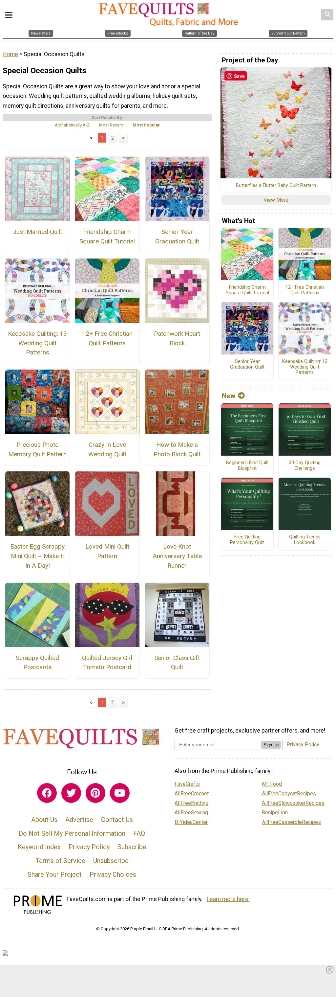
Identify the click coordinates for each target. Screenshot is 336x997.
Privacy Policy (89, 847)
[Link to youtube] (120, 793)
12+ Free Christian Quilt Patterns (107, 338)
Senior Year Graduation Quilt (177, 236)
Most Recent (111, 125)
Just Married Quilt (37, 232)
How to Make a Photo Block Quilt (177, 449)
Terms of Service (60, 861)
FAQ (139, 833)
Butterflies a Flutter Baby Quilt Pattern (276, 185)
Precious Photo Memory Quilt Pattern (37, 449)
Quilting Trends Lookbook (305, 539)
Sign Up (271, 744)
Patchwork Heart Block (177, 338)
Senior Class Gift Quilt (177, 662)
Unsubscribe (111, 861)
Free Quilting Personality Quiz (247, 539)
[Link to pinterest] (95, 793)
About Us (44, 820)
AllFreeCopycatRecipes (289, 793)
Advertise (79, 820)
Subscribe (131, 847)
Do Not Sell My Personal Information (72, 833)
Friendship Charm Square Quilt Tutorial (107, 236)
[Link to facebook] (47, 793)
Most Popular (146, 125)
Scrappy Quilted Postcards (37, 662)
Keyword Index (39, 847)
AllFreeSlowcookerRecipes (293, 803)
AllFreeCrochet (192, 793)
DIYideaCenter (191, 822)
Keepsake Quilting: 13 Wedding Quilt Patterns (37, 343)
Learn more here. (228, 899)
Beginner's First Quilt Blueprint (247, 465)
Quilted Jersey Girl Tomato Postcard (107, 662)
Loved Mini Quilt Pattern (107, 551)
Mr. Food (272, 784)
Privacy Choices (113, 874)
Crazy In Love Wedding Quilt (107, 449)
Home (10, 54)
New (228, 396)
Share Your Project (55, 874)
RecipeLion (275, 812)
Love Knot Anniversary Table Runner (177, 556)
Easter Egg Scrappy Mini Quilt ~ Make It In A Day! (37, 556)
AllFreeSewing (191, 812)
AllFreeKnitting (191, 803)
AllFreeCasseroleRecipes (291, 822)
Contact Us (117, 820)
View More (275, 200)
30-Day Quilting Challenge (305, 465)
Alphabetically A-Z (72, 125)
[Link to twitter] (71, 793)
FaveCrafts (187, 784)
